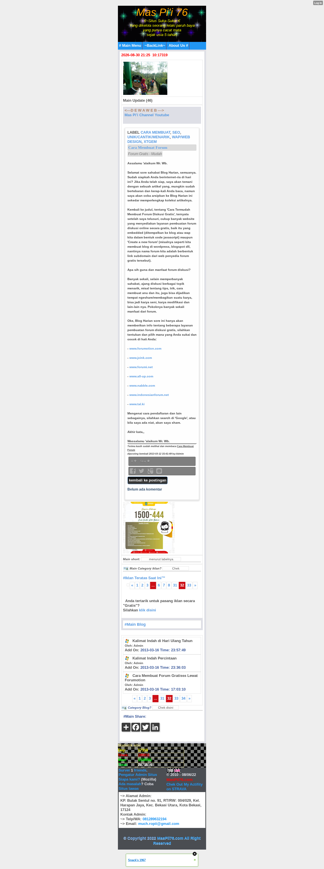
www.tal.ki (137, 404)
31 (175, 585)
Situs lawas (129, 789)
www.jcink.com (140, 358)
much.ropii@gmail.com (158, 824)
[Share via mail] (159, 472)
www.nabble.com (142, 385)
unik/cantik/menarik (148, 137)
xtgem (150, 142)
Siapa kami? (129, 779)
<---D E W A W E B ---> (144, 110)
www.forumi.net (141, 367)
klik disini (147, 610)
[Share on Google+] (150, 472)
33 (189, 585)
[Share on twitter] (142, 472)
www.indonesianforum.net (149, 395)
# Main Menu (130, 45)
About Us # (178, 45)
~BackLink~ (155, 45)
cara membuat (155, 132)
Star (143, 461)
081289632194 (154, 819)
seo (176, 132)
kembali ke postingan (147, 480)
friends (140, 770)
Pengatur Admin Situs (138, 775)
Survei (125, 770)
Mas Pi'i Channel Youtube (147, 115)
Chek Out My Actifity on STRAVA (184, 786)
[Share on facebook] (133, 472)
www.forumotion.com (145, 348)
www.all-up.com (141, 376)
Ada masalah (130, 784)
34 (183, 698)
